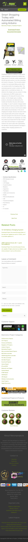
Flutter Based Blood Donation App (14, 530)
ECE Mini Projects (6, 359)
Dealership (14, 461)
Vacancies (14, 459)
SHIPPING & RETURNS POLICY (14, 510)
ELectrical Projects (6, 362)
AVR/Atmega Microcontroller (9, 355)
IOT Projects (5, 340)
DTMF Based (5, 372)
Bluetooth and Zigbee (7, 368)
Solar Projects (5, 381)
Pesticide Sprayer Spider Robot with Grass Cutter (14, 522)
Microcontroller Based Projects (9, 351)
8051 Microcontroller (7, 353)
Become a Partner (14, 463)
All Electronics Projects (7, 338)
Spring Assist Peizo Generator (14, 524)
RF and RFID (5, 366)
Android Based (5, 370)
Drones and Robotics (7, 342)
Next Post (14, 218)
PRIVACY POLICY (14, 508)
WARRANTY (14, 512)
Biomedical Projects (6, 349)
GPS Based (4, 376)
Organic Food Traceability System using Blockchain (14, 528)
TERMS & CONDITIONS (14, 506)
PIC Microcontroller (6, 357)
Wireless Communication (8, 379)
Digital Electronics (6, 383)
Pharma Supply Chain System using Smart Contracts (14, 526)
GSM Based (4, 374)
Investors (14, 465)
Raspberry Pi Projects (7, 345)
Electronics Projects (7, 25)
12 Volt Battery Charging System (12, 230)
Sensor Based (5, 364)
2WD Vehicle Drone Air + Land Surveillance (12, 243)
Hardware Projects (16, 25)
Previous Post (14, 214)
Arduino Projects (6, 347)
